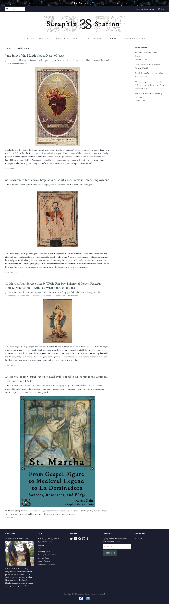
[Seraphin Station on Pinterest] (79, 539)
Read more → (11, 168)
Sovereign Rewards (135, 38)
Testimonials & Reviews (46, 565)
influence (32, 60)
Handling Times (44, 552)
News (8, 48)
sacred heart (86, 60)
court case (37, 184)
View (94, 3)
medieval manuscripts (31, 389)
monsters (46, 389)
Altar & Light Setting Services (48, 538)
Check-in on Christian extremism (149, 73)
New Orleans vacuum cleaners (147, 64)
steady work (73, 295)
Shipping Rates (43, 558)
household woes (43, 385)
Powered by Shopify (98, 594)
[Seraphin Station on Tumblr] (87, 539)
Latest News (10, 534)
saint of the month (101, 60)
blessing (22, 60)
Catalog (28, 38)
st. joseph (16, 392)
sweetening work (41, 392)
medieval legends (12, 389)
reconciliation (73, 60)
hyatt (69, 385)
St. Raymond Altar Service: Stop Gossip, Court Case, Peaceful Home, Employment (57, 180)
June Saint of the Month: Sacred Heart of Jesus (34, 55)
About (76, 38)
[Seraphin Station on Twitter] (71, 539)
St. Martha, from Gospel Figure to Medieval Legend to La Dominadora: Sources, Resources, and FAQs (56, 379)
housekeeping (58, 385)
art (21, 385)
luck (40, 60)
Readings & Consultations (47, 555)
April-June (138, 538)
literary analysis (80, 385)
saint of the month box (17, 63)
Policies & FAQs (94, 38)
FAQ (39, 548)
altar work (25, 184)
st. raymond (77, 184)
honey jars (91, 292)
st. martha (37, 295)
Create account (149, 9)
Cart (162, 9)
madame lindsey (96, 385)
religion (81, 389)
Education (61, 38)
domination (54, 292)
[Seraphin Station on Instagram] (83, 539)
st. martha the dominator (54, 295)
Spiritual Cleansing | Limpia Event (17, 538)
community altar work (37, 292)
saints (7, 392)
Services (44, 38)
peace (47, 60)
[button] (2, 3)
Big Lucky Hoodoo (45, 542)
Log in (138, 9)
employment (49, 184)
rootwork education (95, 389)
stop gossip (89, 184)
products (71, 389)
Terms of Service (44, 561)
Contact (113, 38)
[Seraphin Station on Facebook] (75, 539)
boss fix (22, 292)
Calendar (41, 545)
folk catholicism (77, 292)
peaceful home (58, 60)
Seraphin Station (84, 594)
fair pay (65, 292)
